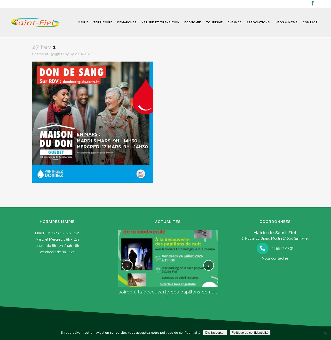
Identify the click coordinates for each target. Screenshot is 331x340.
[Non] (325, 333)
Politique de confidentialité (250, 332)
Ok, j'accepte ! (215, 332)
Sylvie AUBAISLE (83, 54)
